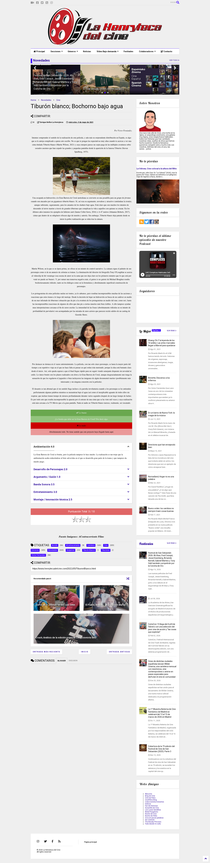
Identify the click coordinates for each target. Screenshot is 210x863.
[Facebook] (37, 2)
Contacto (167, 51)
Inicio (84, 652)
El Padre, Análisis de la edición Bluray (105, 604)
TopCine (156, 330)
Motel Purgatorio (151, 812)
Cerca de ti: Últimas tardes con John (55, 604)
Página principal (90, 842)
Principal (40, 51)
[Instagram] (51, 2)
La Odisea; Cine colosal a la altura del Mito (156, 168)
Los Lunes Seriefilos (153, 810)
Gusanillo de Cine (152, 808)
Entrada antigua (119, 652)
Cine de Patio (150, 798)
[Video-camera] (32, 2)
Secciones (56, 51)
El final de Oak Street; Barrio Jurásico (103, 88)
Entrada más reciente (46, 652)
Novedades (46, 100)
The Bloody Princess (153, 822)
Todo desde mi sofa (153, 824)
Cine (58, 100)
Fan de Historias (151, 806)
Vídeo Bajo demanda (106, 51)
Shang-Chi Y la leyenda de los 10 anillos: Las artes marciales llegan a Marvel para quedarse (161, 343)
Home (33, 100)
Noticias (87, 51)
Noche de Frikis (151, 816)
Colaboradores (146, 51)
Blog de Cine (150, 796)
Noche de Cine (151, 814)
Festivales (128, 51)
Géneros (72, 51)
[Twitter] (42, 2)
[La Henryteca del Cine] (105, 45)
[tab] (81, 447)
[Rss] (47, 2)
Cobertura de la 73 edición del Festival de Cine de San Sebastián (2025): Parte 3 (161, 749)
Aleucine (148, 794)
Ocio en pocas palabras (154, 818)
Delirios (148, 804)
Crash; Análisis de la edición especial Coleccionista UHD (66, 637)
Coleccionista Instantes (154, 802)
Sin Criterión (150, 820)
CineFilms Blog (151, 800)
